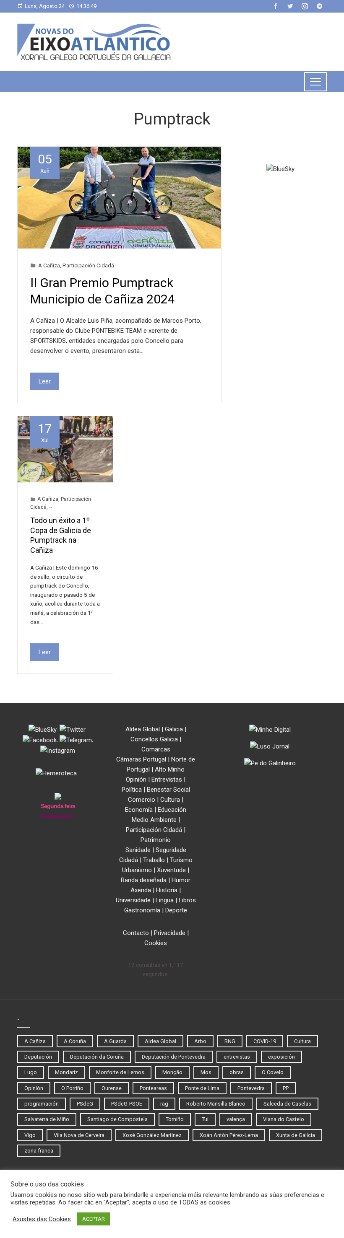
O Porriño (72, 1088)
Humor (181, 880)
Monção (172, 1072)
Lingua (165, 900)
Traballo (154, 860)
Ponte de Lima (202, 1088)
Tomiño (175, 1119)
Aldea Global (142, 729)
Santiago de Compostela (117, 1119)
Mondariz (66, 1072)
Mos (206, 1072)
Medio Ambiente (154, 820)
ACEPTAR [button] (93, 1219)
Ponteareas (153, 1088)
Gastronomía (142, 910)
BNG (229, 1041)
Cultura (170, 799)
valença (236, 1119)
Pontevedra (251, 1088)
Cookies (155, 943)
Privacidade (169, 933)
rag (164, 1104)
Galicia (174, 729)
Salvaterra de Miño (46, 1119)
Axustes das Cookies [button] (42, 1219)
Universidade (133, 900)
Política (132, 789)
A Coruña (75, 1041)
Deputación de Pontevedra (174, 1057)
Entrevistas (166, 779)
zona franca (38, 1150)
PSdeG (85, 1104)
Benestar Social (168, 789)
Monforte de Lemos (120, 1072)
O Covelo (273, 1072)
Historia (166, 890)
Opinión (136, 779)
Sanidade (138, 850)
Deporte (176, 910)
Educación (172, 809)
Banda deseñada (144, 880)
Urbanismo (137, 870)
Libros (187, 900)
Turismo (181, 860)
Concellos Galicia (154, 739)
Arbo (200, 1041)
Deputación (38, 1057)
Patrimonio (156, 840)
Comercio (141, 799)
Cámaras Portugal (141, 759)
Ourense (112, 1088)
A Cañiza (49, 265)
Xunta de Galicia (295, 1135)
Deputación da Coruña (97, 1057)
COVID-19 (264, 1041)
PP (286, 1088)
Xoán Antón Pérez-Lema (229, 1135)
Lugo (30, 1072)
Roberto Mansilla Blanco (215, 1104)
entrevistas (237, 1057)
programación (41, 1104)
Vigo (30, 1135)
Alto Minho (170, 769)
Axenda (140, 890)
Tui (205, 1119)
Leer (45, 381)
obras (236, 1072)
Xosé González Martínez (152, 1135)
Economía (139, 809)
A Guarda (115, 1041)
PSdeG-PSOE (126, 1104)
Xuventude (171, 870)
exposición (281, 1057)
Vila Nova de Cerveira (79, 1135)
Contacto (136, 933)
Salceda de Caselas (287, 1104)
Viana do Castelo (283, 1119)
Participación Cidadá (88, 265)
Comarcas (155, 749)
